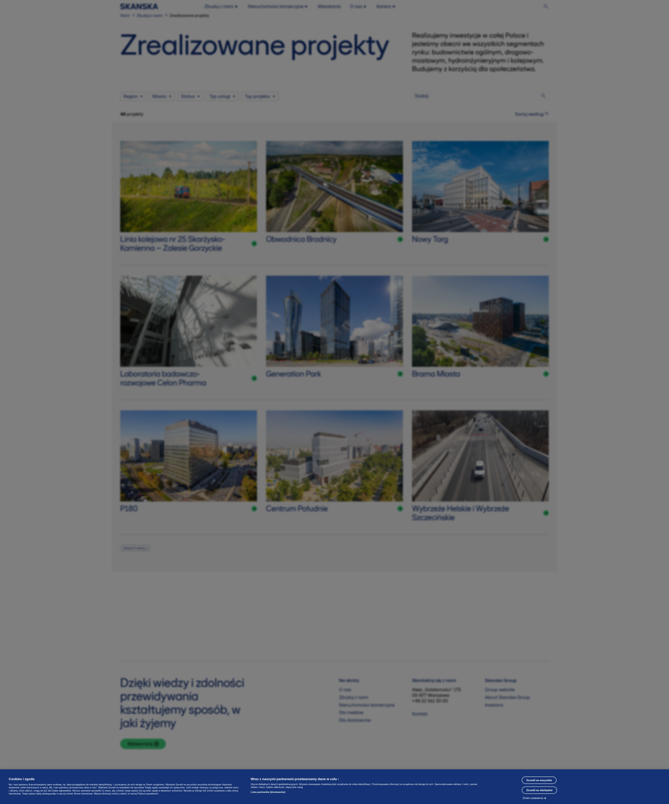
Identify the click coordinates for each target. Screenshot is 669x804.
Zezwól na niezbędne (539, 790)
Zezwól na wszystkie (539, 780)
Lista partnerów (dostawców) (268, 792)
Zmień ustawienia (533, 798)
